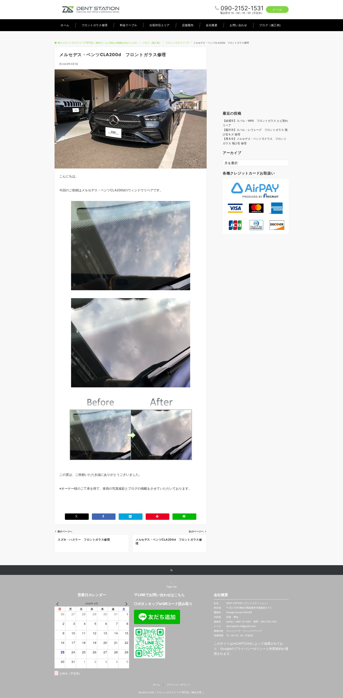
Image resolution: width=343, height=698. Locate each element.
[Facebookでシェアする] (104, 516)
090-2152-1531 (242, 8)
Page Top (172, 586)
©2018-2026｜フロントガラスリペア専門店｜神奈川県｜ (171, 692)
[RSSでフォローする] (171, 570)
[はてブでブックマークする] (131, 516)
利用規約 (275, 649)
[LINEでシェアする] (184, 516)
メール (277, 9)
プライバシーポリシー (250, 649)
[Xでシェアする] (77, 516)
